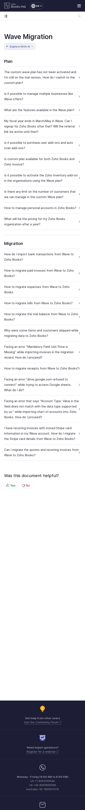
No (27, 485)
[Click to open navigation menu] (6, 16)
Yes (12, 485)
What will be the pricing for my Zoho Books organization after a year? (34, 221)
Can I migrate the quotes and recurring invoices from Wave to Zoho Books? (41, 452)
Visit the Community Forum (41, 722)
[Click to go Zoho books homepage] (12, 6)
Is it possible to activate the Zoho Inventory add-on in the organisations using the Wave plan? (41, 178)
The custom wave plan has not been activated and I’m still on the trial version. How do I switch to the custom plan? (40, 77)
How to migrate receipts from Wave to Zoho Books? (41, 368)
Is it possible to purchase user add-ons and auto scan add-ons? (38, 145)
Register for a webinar (42, 751)
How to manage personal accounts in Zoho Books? (40, 208)
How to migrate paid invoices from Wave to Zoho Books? (39, 273)
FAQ (23, 6)
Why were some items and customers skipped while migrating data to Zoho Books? (41, 333)
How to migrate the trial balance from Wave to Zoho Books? (41, 316)
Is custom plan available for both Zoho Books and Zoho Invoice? (39, 161)
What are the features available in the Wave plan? (39, 110)
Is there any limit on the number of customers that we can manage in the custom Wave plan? (40, 194)
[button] (34, 6)
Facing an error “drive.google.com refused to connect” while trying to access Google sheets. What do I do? (37, 384)
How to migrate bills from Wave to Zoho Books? (38, 303)
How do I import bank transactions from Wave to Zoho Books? (39, 256)
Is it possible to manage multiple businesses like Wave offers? (38, 96)
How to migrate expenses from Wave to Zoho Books (37, 289)
